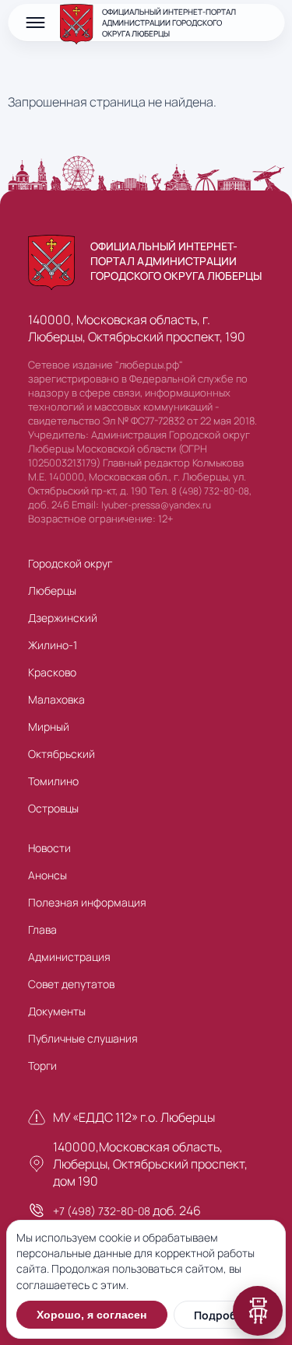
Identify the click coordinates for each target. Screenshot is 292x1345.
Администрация (69, 956)
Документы (57, 1011)
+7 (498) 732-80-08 (101, 1211)
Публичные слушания (83, 1038)
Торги (42, 1065)
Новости (49, 847)
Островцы (53, 808)
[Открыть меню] (35, 22)
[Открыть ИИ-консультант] (258, 1311)
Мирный (48, 726)
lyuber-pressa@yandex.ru (156, 505)
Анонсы (47, 875)
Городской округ (70, 563)
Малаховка (56, 699)
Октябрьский (61, 753)
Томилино (53, 781)
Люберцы (52, 590)
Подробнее (224, 1315)
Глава (42, 929)
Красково (52, 672)
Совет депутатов (71, 983)
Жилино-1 (52, 645)
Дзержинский (62, 617)
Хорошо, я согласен (91, 1314)
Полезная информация (87, 902)
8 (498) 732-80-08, (211, 491)
